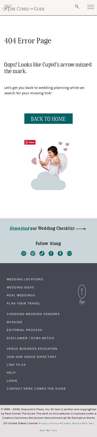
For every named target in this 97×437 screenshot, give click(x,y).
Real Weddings (21, 295)
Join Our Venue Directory (32, 357)
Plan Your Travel (24, 303)
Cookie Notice (72, 423)
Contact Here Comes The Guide (36, 388)
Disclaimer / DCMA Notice (31, 338)
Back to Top (82, 286)
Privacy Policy (49, 423)
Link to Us (16, 364)
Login (12, 380)
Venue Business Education (32, 348)
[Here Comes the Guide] (23, 8)
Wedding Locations (25, 279)
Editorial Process (24, 330)
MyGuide (14, 322)
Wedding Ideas (20, 287)
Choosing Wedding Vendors (33, 314)
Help (11, 372)
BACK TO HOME (48, 118)
